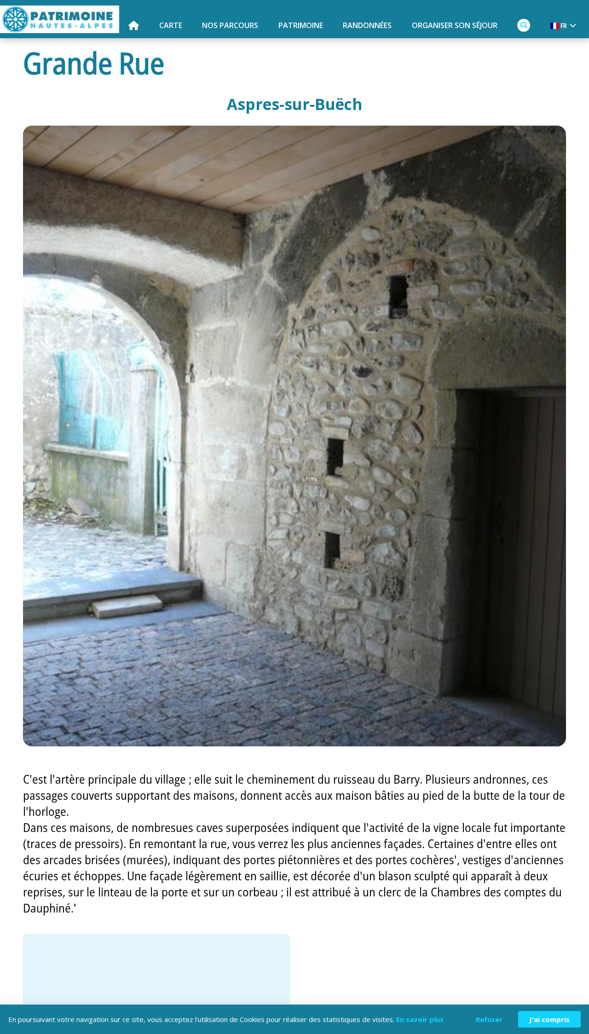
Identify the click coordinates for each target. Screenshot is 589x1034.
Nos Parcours (230, 25)
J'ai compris (549, 1019)
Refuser (489, 1019)
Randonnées (367, 25)
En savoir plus (420, 1019)
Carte (170, 25)
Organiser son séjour (454, 25)
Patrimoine (300, 25)
